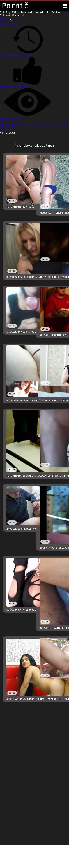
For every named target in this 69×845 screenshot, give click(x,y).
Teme (3, 120)
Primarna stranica (12, 21)
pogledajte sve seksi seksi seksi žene (28, 123)
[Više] (65, 6)
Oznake (4, 129)
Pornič (5, 18)
